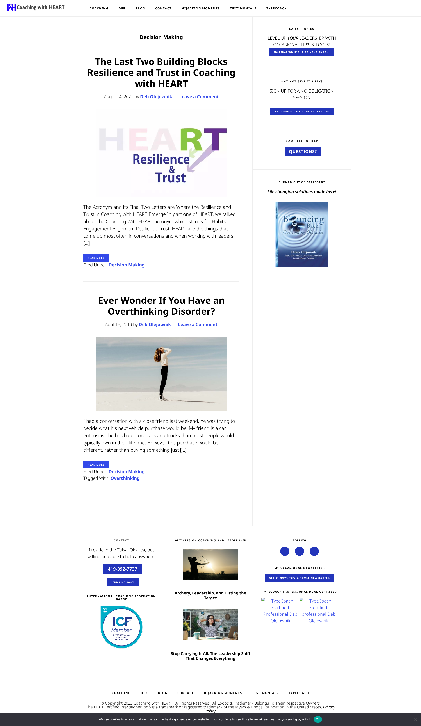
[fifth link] (314, 551)
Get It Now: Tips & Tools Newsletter (299, 577)
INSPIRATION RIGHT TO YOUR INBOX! (302, 52)
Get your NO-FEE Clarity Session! (302, 111)
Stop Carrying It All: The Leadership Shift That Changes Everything (210, 656)
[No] (415, 719)
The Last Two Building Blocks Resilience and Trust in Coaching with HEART (161, 72)
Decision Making (127, 265)
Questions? (303, 151)
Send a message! (122, 582)
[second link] (284, 551)
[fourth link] (299, 551)
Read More (96, 257)
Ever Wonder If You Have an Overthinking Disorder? (161, 305)
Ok (318, 719)
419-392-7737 (122, 569)
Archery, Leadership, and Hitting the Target (210, 595)
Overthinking (125, 478)
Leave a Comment (199, 97)
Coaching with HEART (153, 703)
